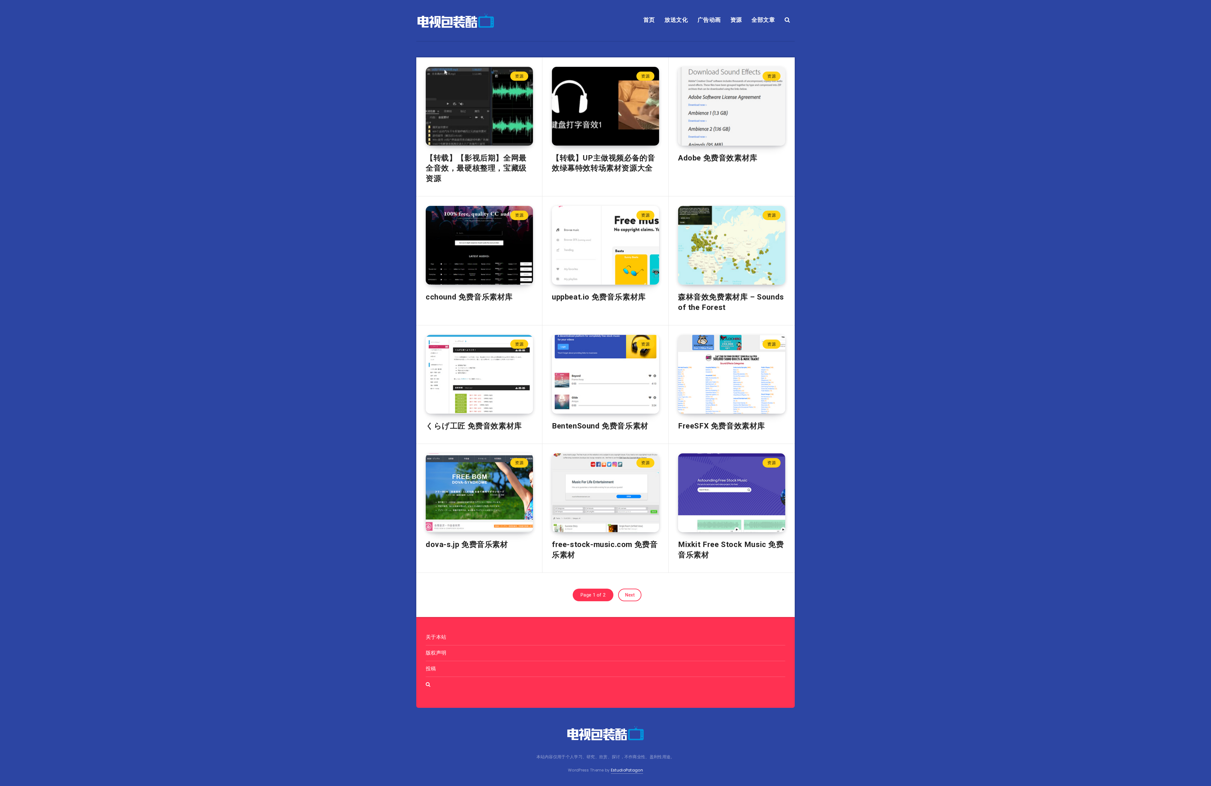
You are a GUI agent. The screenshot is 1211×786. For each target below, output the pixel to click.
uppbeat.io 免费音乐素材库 (599, 297)
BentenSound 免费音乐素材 (600, 426)
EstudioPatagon (627, 770)
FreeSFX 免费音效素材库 (721, 426)
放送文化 (676, 19)
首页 (649, 19)
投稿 (431, 668)
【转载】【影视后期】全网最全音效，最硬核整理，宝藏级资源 (476, 168)
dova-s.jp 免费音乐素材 (467, 544)
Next (630, 594)
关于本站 (436, 637)
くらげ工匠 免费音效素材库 (474, 426)
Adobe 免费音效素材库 (718, 158)
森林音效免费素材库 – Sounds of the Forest (731, 302)
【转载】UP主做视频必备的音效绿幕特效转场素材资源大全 (603, 163)
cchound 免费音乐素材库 (469, 297)
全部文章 (763, 19)
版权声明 (436, 652)
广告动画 (709, 19)
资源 (736, 19)
